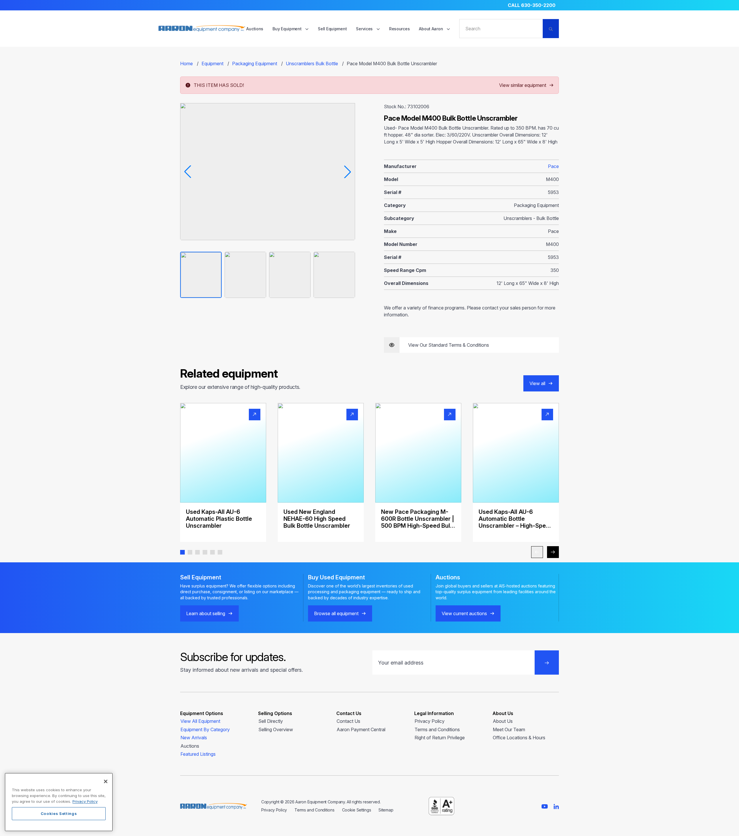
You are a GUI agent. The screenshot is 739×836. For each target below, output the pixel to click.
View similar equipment (522, 85)
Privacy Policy (430, 721)
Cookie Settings (356, 809)
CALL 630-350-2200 (531, 5)
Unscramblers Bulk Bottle (312, 63)
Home (186, 63)
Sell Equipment (332, 28)
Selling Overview (275, 729)
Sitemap (385, 809)
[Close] (105, 781)
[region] (59, 802)
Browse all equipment (336, 613)
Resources (399, 28)
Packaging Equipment (254, 63)
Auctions (254, 28)
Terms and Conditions (437, 729)
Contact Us (348, 721)
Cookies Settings (59, 813)
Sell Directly (270, 721)
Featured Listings (198, 754)
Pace (553, 166)
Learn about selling (205, 613)
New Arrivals (193, 737)
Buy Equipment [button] (288, 28)
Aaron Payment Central (361, 729)
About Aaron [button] (431, 28)
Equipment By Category (205, 729)
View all (537, 383)
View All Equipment (200, 721)
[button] (182, 552)
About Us (503, 721)
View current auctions (464, 613)
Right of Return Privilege (440, 737)
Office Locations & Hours (519, 737)
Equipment (212, 63)
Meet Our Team (509, 729)
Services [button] (365, 28)
